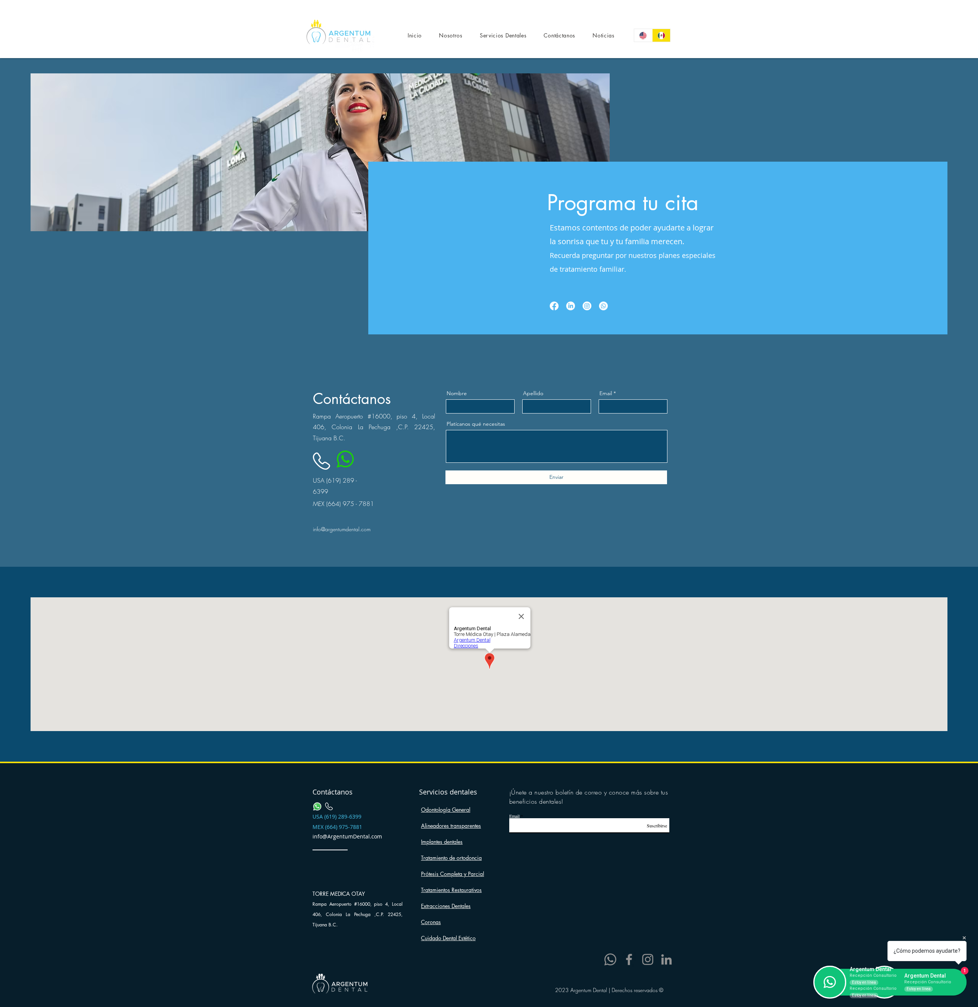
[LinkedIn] (666, 959)
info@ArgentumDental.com (347, 836)
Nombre (457, 393)
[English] (643, 35)
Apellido (533, 393)
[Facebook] (629, 959)
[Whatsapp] (603, 306)
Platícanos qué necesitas (476, 423)
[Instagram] (647, 959)
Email (605, 393)
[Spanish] (661, 35)
